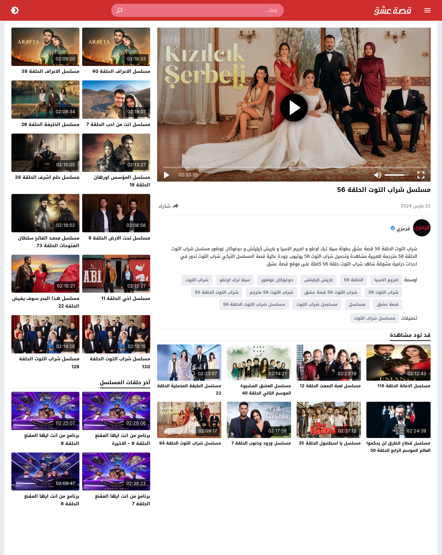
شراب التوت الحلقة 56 (217, 292)
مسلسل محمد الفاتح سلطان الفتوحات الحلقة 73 (48, 242)
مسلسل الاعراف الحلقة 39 (50, 71)
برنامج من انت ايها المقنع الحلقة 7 (122, 500)
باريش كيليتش (318, 280)
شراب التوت (197, 280)
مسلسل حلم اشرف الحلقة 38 (47, 177)
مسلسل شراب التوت (317, 304)
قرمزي (403, 228)
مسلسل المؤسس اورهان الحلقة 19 (122, 181)
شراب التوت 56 (383, 292)
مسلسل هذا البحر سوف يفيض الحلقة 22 (45, 302)
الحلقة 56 (353, 280)
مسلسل (357, 304)
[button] (119, 10)
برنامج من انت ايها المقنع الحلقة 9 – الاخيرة (122, 439)
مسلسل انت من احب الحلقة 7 (118, 124)
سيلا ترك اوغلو (235, 280)
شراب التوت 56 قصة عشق (330, 292)
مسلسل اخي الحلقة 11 (125, 298)
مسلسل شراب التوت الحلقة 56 (254, 304)
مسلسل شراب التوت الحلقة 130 (120, 362)
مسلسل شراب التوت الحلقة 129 (49, 362)
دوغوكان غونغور (277, 280)
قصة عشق (387, 304)
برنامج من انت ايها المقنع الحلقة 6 (51, 500)
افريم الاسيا (386, 280)
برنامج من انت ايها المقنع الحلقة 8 (51, 439)
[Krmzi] (422, 235)
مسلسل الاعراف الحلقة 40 (121, 71)
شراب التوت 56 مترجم (271, 292)
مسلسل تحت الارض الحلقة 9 (119, 238)
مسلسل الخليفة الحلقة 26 (50, 124)
